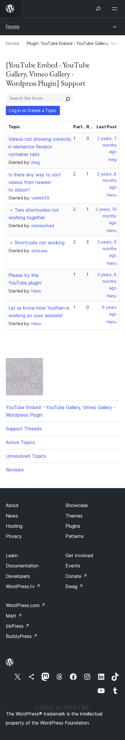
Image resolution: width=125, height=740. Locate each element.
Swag (74, 586)
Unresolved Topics (26, 456)
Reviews (15, 470)
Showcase (76, 505)
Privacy (14, 536)
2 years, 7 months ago (107, 145)
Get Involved (79, 555)
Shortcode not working (40, 243)
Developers (18, 576)
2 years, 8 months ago (107, 180)
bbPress (17, 626)
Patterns (74, 536)
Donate (76, 576)
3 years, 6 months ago (107, 248)
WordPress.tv (23, 586)
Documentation (22, 566)
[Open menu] (115, 8)
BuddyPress (22, 636)
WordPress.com (25, 605)
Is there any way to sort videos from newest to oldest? (34, 182)
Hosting (14, 526)
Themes (74, 516)
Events (72, 566)
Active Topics (20, 442)
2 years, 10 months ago (106, 216)
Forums (12, 26)
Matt (14, 616)
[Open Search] (98, 8)
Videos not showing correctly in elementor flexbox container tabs (40, 146)
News (12, 516)
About (12, 505)
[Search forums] (67, 98)
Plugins (72, 526)
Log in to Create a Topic (32, 110)
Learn (12, 555)
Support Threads (24, 429)
